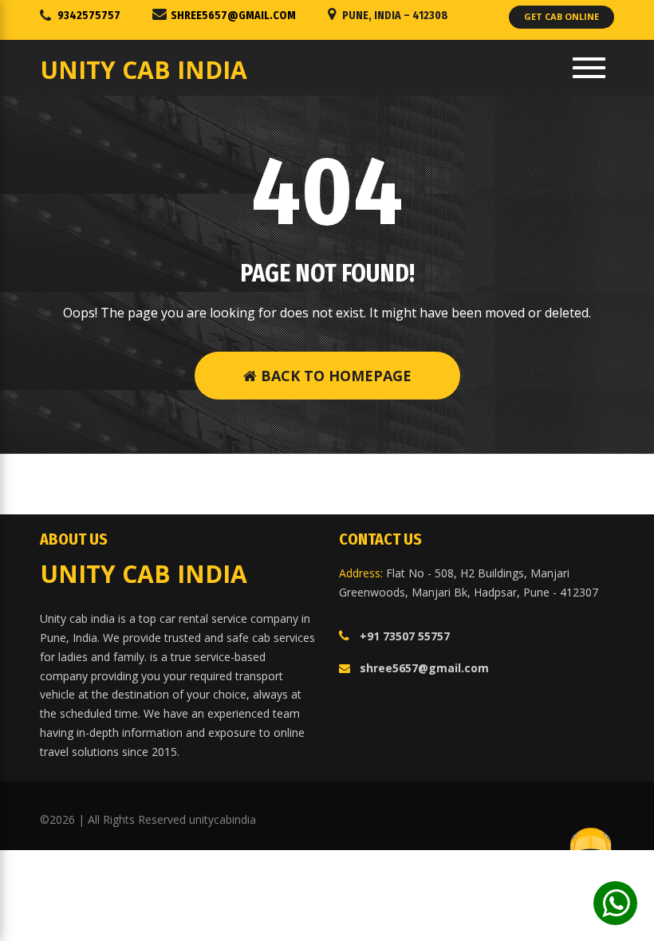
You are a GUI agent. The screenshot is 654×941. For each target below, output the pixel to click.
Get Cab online (561, 16)
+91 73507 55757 (405, 636)
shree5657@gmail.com (233, 15)
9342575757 (88, 15)
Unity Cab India (143, 69)
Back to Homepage (334, 375)
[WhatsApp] (615, 903)
